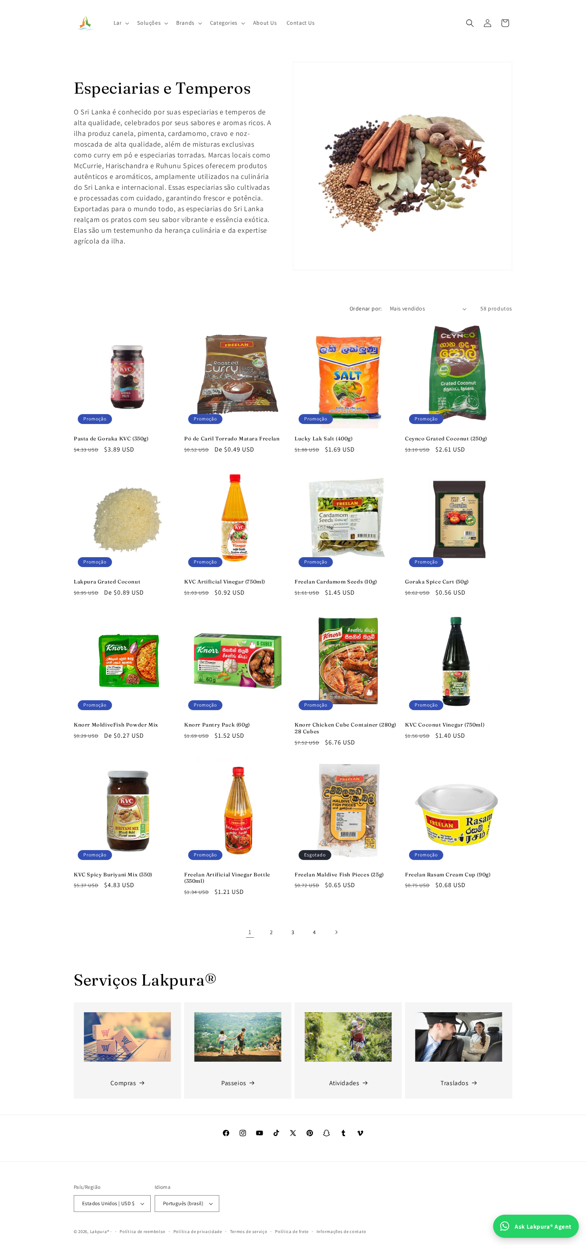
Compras (123, 1083)
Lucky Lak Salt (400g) (324, 438)
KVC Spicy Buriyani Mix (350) (113, 874)
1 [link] (250, 932)
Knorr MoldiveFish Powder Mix (116, 724)
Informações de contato (341, 1231)
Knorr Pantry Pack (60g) (217, 724)
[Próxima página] (336, 932)
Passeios (233, 1083)
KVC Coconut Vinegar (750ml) (444, 724)
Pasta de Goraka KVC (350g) (111, 438)
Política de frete (292, 1231)
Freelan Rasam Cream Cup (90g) (447, 874)
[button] (121, 22)
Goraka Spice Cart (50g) (437, 581)
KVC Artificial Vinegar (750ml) (224, 581)
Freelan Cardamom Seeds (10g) (336, 581)
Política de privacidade (197, 1231)
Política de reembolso (142, 1231)
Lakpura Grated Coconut (107, 581)
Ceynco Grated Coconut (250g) (446, 438)
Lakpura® (100, 1231)
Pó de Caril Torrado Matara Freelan (231, 438)
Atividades (344, 1083)
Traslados (454, 1083)
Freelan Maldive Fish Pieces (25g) (339, 874)
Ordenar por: (366, 308)
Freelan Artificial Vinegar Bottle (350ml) (227, 877)
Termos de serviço (248, 1231)
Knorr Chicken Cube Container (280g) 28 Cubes (345, 727)
